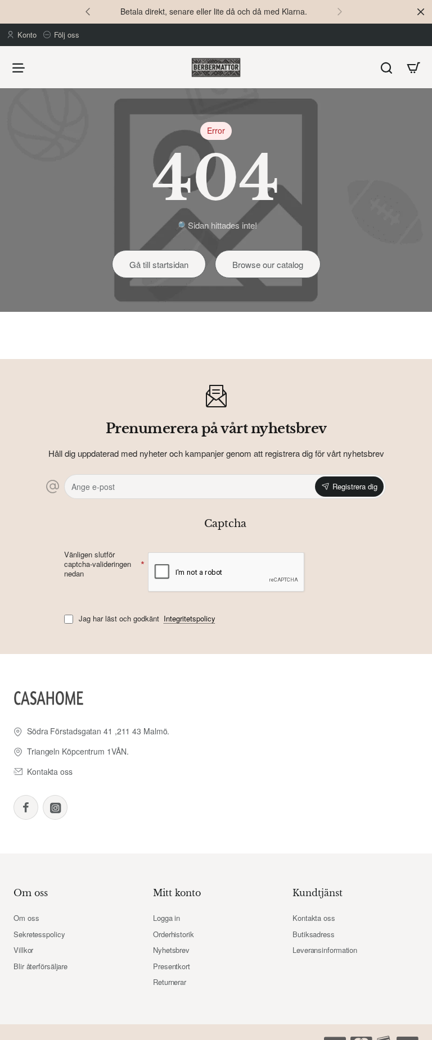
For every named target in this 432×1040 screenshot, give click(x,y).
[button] (87, 11)
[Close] (421, 12)
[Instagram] (55, 807)
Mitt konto (177, 892)
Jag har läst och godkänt (145, 619)
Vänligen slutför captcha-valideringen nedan (97, 564)
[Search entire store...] (386, 67)
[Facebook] (26, 807)
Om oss (31, 892)
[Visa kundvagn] (413, 67)
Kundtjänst (317, 892)
